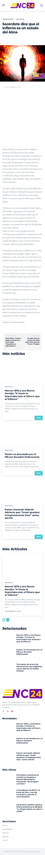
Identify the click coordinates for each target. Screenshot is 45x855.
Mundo (5, 836)
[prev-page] (3, 619)
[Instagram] (8, 711)
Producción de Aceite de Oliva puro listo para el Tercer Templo (33, 341)
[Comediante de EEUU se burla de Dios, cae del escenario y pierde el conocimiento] (8, 794)
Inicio (5, 825)
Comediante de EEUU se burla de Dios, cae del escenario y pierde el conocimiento (28, 793)
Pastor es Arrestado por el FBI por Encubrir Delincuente (22, 455)
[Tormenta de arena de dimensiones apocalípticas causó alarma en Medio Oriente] (8, 669)
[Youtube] (12, 711)
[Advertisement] (22, 117)
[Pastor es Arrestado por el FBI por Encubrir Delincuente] (22, 434)
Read (38, 418)
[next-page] (7, 619)
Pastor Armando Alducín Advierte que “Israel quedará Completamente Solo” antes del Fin (22, 513)
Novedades (7, 829)
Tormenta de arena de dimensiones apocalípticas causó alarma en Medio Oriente (29, 667)
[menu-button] (3, 5)
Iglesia (20, 19)
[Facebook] (3, 711)
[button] (41, 5)
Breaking (8, 19)
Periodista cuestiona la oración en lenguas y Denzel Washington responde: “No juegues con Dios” (27, 779)
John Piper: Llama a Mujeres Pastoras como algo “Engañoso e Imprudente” (13, 342)
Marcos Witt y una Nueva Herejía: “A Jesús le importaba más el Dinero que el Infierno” (22, 394)
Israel (5, 840)
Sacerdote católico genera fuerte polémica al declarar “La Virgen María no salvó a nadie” (29, 808)
